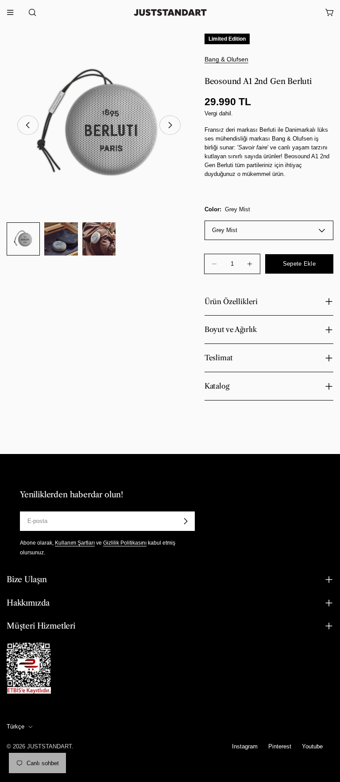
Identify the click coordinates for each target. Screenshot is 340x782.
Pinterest (279, 746)
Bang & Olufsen (226, 59)
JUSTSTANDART (49, 746)
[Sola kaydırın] (28, 125)
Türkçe (15, 726)
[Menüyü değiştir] (10, 12)
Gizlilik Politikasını (125, 542)
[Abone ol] (185, 521)
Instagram (245, 746)
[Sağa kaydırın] (170, 125)
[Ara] (30, 12)
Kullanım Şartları (75, 542)
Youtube (312, 746)
